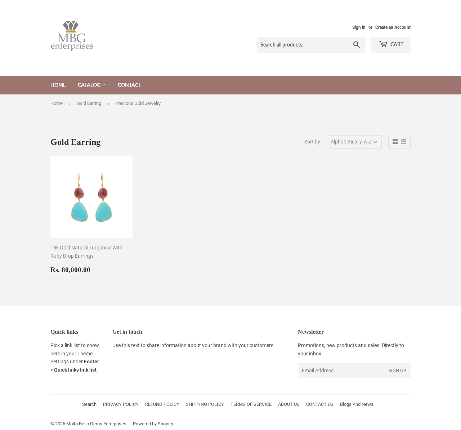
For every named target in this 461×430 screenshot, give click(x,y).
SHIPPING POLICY (205, 404)
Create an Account (393, 27)
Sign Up (397, 370)
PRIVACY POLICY (121, 404)
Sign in (359, 27)
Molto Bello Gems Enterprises (96, 423)
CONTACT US (320, 404)
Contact (129, 85)
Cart (396, 44)
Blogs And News (356, 404)
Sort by (312, 142)
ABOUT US (289, 404)
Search (89, 404)
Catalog (90, 85)
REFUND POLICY (162, 404)
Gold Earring (89, 103)
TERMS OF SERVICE (251, 404)
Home (58, 85)
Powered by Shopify (153, 423)
